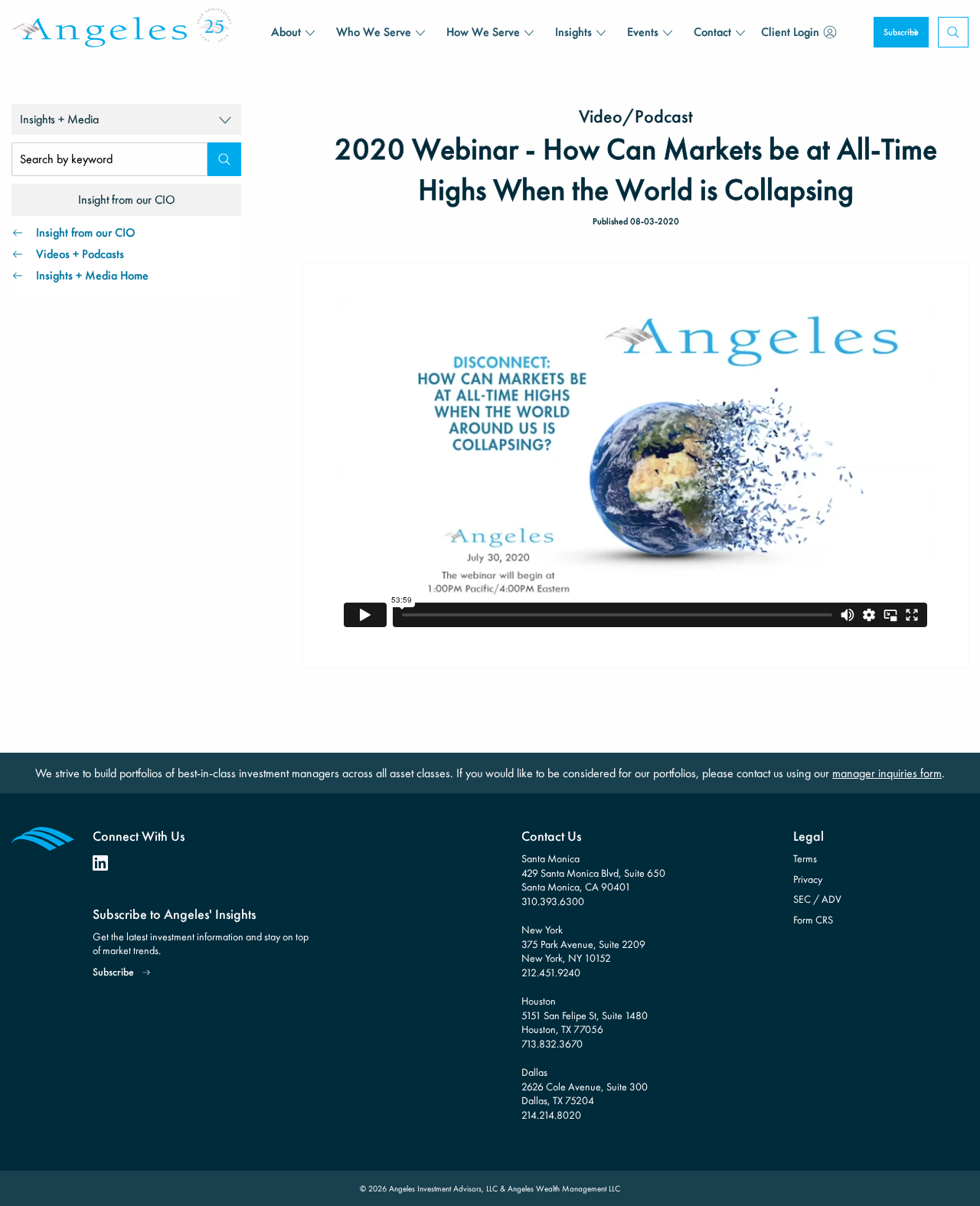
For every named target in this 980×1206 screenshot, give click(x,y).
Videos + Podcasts (80, 254)
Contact (712, 32)
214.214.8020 (551, 1115)
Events (642, 32)
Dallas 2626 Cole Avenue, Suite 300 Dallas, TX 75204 (584, 1086)
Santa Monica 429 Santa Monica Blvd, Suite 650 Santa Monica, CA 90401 (593, 872)
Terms (805, 858)
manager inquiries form (887, 773)
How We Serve (483, 32)
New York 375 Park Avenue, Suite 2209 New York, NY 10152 (583, 944)
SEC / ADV (817, 899)
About (286, 32)
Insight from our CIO (86, 232)
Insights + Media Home (92, 275)
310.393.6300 (552, 901)
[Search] (224, 159)
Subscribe (901, 32)
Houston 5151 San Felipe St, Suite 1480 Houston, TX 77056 (584, 1015)
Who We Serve (373, 32)
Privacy (807, 879)
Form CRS (813, 920)
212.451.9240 (550, 972)
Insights (573, 32)
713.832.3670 (552, 1044)
